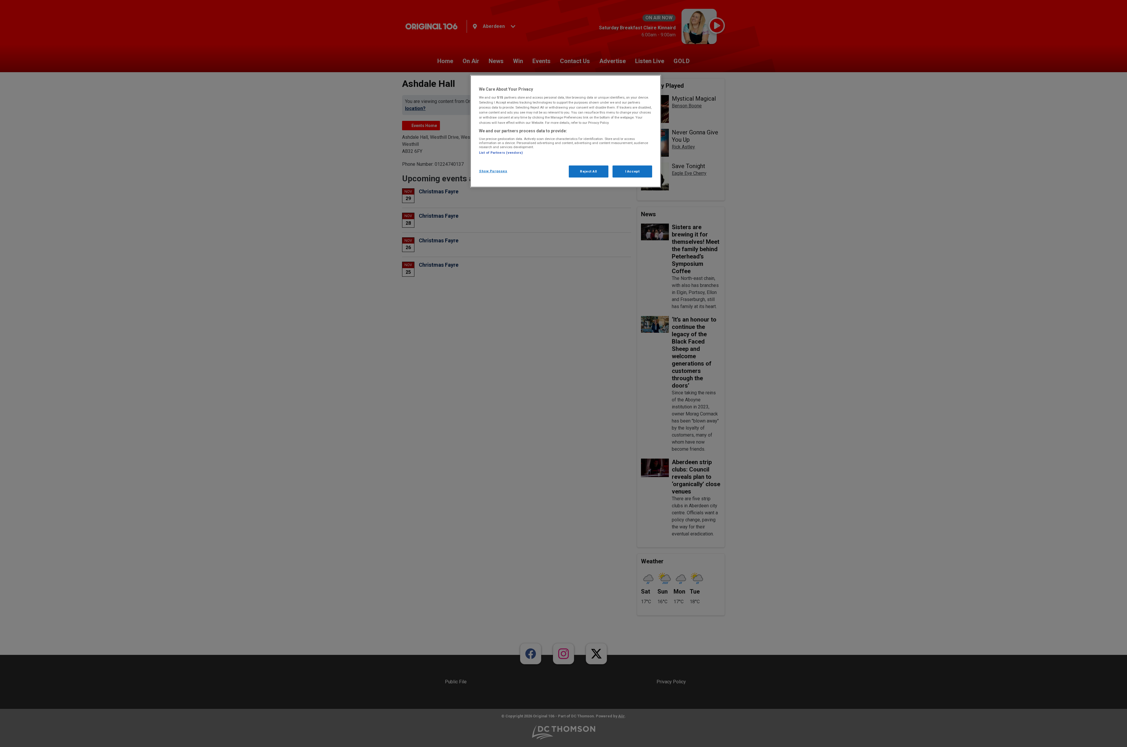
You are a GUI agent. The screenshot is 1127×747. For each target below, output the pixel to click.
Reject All (588, 171)
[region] (565, 131)
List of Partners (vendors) (501, 153)
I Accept (632, 171)
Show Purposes (493, 171)
